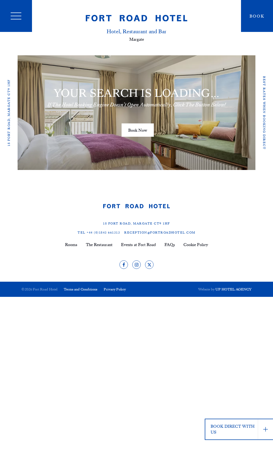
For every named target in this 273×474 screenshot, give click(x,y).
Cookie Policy (195, 244)
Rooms (71, 244)
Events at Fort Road (138, 244)
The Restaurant (99, 244)
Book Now (137, 130)
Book (257, 16)
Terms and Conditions (80, 289)
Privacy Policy (115, 289)
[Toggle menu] (16, 16)
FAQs (169, 244)
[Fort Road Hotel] (136, 18)
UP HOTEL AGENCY (225, 289)
